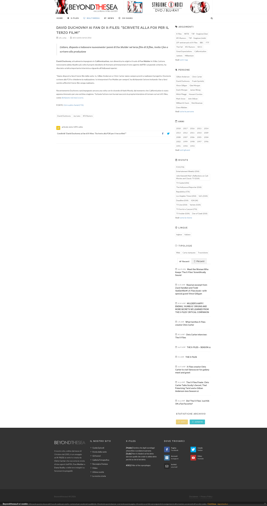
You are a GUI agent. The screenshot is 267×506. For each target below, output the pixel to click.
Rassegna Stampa (100, 464)
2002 (178, 141)
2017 (185, 128)
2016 (192, 128)
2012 (185, 133)
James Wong (195, 90)
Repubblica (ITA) (183, 192)
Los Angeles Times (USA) (186, 196)
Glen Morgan (195, 85)
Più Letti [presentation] (200, 261)
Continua (211, 504)
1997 (199, 141)
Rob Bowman (197, 103)
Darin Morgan (181, 90)
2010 (199, 133)
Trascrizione (203, 253)
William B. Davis (182, 103)
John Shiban (193, 99)
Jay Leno (76, 116)
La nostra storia (99, 476)
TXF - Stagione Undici (197, 38)
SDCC (199, 47)
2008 (178, 137)
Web (178, 253)
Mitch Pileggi (181, 94)
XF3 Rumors (88, 116)
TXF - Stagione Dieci (199, 34)
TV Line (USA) (181, 205)
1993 (192, 146)
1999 (185, 141)
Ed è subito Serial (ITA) (81, 38)
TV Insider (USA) (183, 213)
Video (94, 468)
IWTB (186, 34)
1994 (185, 146)
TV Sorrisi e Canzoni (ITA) (186, 209)
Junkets (179, 56)
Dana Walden (181, 107)
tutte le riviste (186, 217)
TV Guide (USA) (182, 183)
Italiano (187, 234)
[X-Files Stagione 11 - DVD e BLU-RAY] (168, 7)
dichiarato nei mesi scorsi (72, 97)
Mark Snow (180, 99)
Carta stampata (189, 253)
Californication (200, 51)
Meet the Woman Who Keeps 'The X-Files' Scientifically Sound (191, 272)
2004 (206, 137)
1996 (206, 141)
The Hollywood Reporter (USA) (189, 187)
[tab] (184, 261)
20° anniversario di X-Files (186, 42)
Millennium (189, 56)
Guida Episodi (98, 448)
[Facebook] (162, 133)
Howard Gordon (195, 94)
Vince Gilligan (181, 85)
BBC (201, 42)
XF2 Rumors (190, 47)
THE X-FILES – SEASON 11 (199, 347)
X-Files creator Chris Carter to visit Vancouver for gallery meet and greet (192, 370)
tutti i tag (184, 60)
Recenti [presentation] (185, 261)
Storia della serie (99, 452)
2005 (199, 137)
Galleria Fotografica (100, 460)
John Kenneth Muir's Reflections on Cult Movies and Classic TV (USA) (192, 177)
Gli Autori (96, 456)
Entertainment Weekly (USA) (187, 171)
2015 (199, 128)
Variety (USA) (195, 205)
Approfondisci (222, 504)
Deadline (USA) (182, 200)
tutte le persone (187, 111)
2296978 (198, 422)
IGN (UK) (194, 200)
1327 (183, 422)
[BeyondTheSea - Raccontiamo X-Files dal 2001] (86, 7)
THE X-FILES (191, 357)
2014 (206, 128)
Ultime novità (98, 472)
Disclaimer (193, 496)
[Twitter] (168, 133)
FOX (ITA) (180, 167)
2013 (178, 133)
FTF (207, 42)
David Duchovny (64, 116)
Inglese (179, 234)
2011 (192, 133)
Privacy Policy (206, 496)
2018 (178, 128)
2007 (185, 137)
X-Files (179, 34)
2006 (192, 137)
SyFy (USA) (203, 196)
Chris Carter (197, 77)
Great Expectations (184, 51)
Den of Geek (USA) (199, 213)
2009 (206, 133)
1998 (192, 141)
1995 (178, 146)
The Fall (179, 47)
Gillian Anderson (183, 77)
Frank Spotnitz (198, 81)
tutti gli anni (185, 150)
